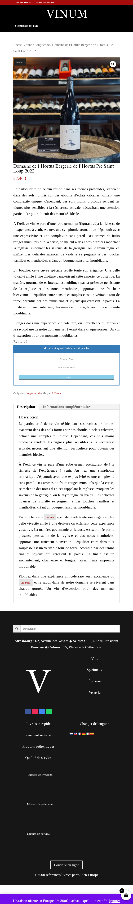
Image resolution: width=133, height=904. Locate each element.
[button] (113, 64)
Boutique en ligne (66, 865)
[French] (80, 734)
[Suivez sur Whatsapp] (49, 711)
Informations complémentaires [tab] (67, 407)
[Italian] (88, 734)
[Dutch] (71, 734)
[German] (84, 734)
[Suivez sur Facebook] (28, 711)
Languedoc (42, 45)
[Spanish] (92, 734)
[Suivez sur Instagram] (35, 711)
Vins (29, 45)
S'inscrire (66, 377)
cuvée (50, 517)
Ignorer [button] (114, 901)
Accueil (18, 45)
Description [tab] (26, 407)
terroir (25, 582)
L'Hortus (56, 393)
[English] (75, 734)
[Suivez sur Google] (42, 711)
